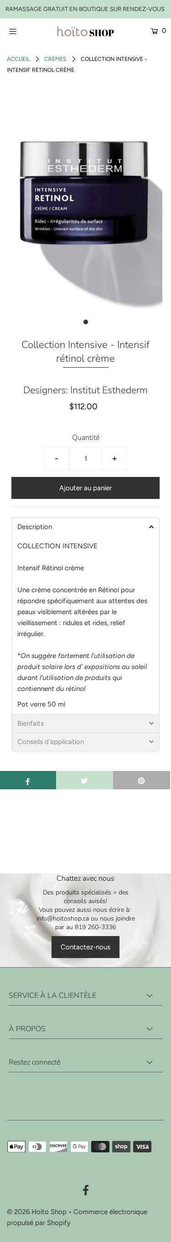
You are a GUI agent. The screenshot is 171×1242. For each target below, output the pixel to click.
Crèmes (55, 59)
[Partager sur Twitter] (84, 780)
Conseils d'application (50, 742)
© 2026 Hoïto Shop (37, 1212)
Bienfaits (30, 723)
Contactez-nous (85, 947)
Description (34, 527)
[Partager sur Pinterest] (141, 780)
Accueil (18, 59)
